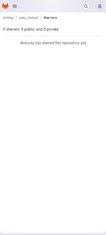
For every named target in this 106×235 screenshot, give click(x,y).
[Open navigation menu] (15, 6)
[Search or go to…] (86, 6)
